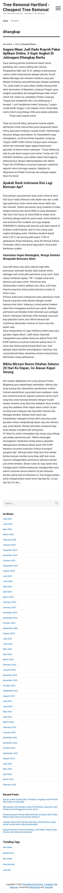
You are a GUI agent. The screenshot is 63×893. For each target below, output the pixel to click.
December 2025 (10, 550)
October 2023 (9, 685)
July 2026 (7, 519)
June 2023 (8, 706)
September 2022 (10, 753)
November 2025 (10, 555)
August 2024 (9, 633)
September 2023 (10, 691)
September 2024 (10, 628)
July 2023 (7, 701)
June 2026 (8, 524)
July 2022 (7, 764)
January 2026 (9, 545)
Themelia (48, 887)
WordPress (35, 887)
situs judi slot (9, 864)
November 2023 (10, 680)
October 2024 (9, 623)
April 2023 (7, 717)
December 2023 (10, 675)
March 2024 (8, 659)
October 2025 (9, 560)
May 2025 (7, 586)
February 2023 (9, 727)
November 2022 (10, 743)
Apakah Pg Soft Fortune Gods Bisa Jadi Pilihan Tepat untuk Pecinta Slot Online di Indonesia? (30, 831)
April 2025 (7, 592)
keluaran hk (8, 853)
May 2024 (7, 649)
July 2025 (7, 576)
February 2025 (9, 602)
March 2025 (8, 597)
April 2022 (7, 774)
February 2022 (9, 784)
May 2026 (7, 529)
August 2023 (9, 696)
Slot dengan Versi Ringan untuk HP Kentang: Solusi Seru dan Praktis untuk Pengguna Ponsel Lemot (30, 808)
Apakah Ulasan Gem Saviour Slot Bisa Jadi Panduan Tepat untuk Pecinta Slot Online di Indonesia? (29, 823)
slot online (7, 847)
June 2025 (8, 581)
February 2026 (9, 540)
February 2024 (9, 665)
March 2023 (8, 722)
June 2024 (8, 644)
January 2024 (9, 670)
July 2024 (7, 639)
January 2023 (9, 732)
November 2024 (10, 618)
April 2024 (7, 654)
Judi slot (7, 870)
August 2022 (9, 758)
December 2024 (10, 612)
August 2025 (9, 571)
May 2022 (7, 769)
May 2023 (7, 711)
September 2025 (10, 566)
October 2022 (9, 748)
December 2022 (10, 737)
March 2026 (8, 534)
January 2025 (9, 607)
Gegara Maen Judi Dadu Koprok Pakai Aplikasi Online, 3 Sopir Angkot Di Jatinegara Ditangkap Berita (31, 53)
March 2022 (8, 779)
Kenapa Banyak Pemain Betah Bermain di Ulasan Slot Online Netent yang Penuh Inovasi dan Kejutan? (30, 815)
